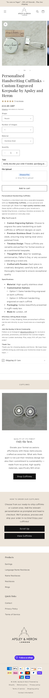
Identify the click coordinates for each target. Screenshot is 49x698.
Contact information (25, 693)
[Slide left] (19, 70)
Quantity (5, 147)
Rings (7, 587)
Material (5, 136)
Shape (4, 113)
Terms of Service (12, 614)
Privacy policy (35, 685)
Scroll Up (24, 528)
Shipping (5, 109)
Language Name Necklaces (17, 570)
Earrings (8, 564)
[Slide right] (30, 70)
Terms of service (19, 689)
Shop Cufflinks (24, 476)
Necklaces (9, 581)
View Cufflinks (24, 536)
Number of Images (9, 125)
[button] (5, 11)
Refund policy (22, 685)
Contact (8, 603)
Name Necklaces (12, 576)
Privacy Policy (11, 609)
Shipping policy (33, 689)
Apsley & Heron (23, 682)
